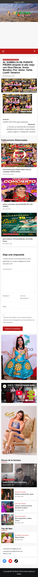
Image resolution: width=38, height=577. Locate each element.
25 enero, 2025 (20, 522)
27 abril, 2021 (7, 209)
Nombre (6, 296)
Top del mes (25, 535)
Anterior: (15, 121)
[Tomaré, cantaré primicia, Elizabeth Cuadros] (7, 506)
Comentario (7, 269)
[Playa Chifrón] (7, 537)
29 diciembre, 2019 (9, 76)
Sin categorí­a (18, 535)
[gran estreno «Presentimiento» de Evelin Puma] (19, 224)
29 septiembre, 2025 (9, 484)
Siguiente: (20, 128)
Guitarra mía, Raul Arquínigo (15, 482)
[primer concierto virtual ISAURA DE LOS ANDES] (19, 190)
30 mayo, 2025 (20, 510)
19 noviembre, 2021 (9, 174)
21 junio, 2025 (20, 496)
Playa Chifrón (19, 537)
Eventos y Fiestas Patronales (10, 59)
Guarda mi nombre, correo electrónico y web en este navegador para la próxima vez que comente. (19, 319)
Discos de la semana (8, 479)
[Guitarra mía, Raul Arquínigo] (19, 475)
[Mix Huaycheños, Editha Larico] (7, 519)
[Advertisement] (19, 35)
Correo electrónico (24, 297)
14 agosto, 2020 (8, 243)
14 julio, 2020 (20, 539)
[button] (3, 51)
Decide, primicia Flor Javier (24, 494)
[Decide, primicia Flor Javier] (7, 494)
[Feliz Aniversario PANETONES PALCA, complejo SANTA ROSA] (19, 155)
